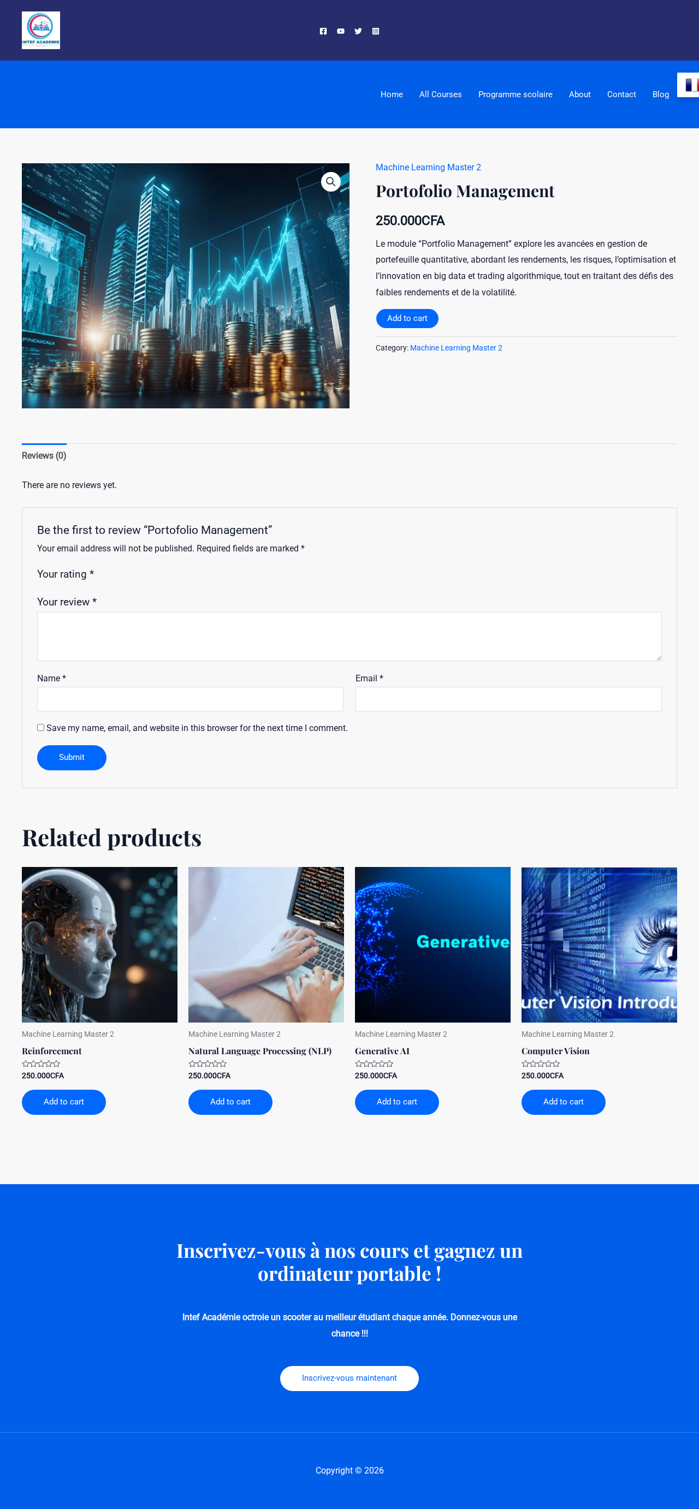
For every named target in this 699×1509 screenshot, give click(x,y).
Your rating (65, 574)
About (580, 94)
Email (369, 678)
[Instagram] (376, 31)
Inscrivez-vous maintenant (349, 1378)
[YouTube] (341, 31)
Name (51, 678)
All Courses (440, 94)
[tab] (44, 455)
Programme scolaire (515, 94)
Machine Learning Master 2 (428, 167)
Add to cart (407, 318)
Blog (661, 94)
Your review (67, 602)
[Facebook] (323, 31)
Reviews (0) (44, 455)
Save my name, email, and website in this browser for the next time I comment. (197, 728)
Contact (621, 94)
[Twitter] (358, 31)
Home (392, 94)
